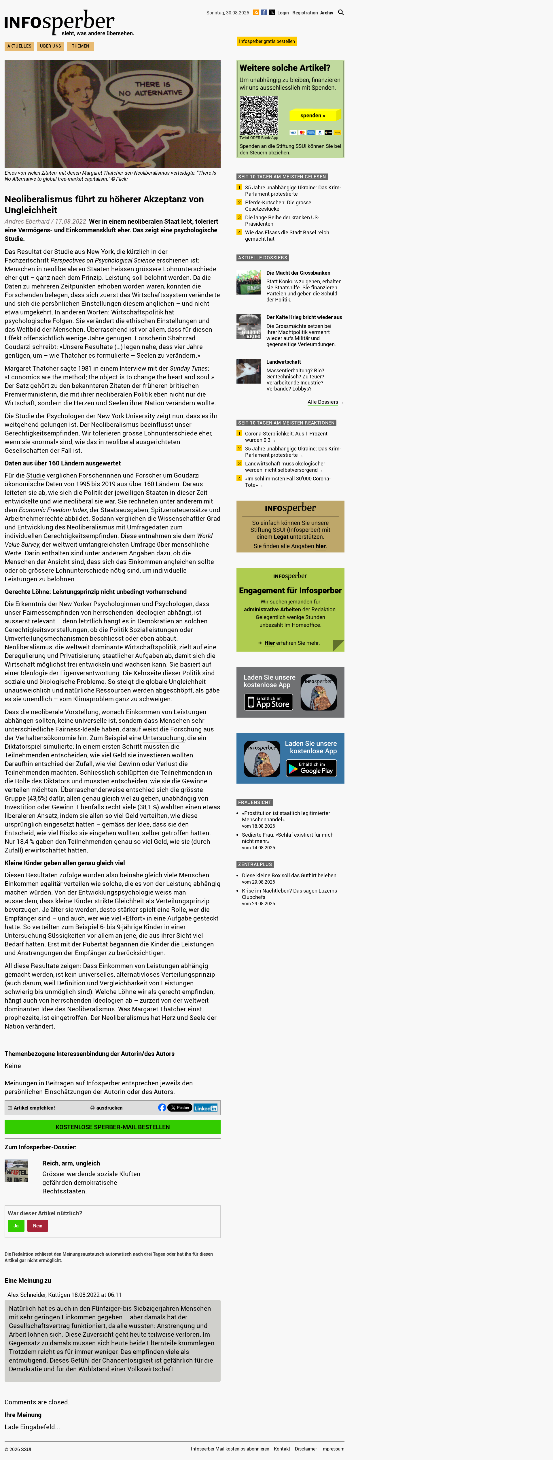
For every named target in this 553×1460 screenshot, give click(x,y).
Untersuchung (164, 737)
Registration (305, 13)
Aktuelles (19, 46)
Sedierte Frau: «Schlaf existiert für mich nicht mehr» (288, 837)
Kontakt (282, 1449)
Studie (35, 475)
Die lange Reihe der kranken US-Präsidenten (282, 220)
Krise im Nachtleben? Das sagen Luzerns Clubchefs (289, 893)
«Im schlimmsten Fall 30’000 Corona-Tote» (288, 481)
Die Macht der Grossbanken (298, 272)
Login (283, 13)
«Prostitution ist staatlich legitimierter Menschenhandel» (286, 816)
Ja (16, 1226)
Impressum (332, 1449)
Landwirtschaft (283, 361)
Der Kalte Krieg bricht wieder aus (304, 317)
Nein (37, 1226)
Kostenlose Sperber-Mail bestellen (113, 1127)
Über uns (50, 46)
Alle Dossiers (323, 401)
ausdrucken (109, 1107)
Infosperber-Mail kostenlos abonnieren (230, 1449)
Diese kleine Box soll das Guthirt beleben (289, 875)
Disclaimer (306, 1449)
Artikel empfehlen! (34, 1107)
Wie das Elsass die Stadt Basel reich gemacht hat (287, 235)
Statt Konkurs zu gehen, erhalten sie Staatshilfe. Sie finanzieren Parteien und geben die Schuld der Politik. (304, 290)
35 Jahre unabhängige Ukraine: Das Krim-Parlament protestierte (293, 190)
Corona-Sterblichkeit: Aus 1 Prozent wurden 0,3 (286, 436)
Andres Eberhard (27, 221)
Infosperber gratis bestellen (267, 41)
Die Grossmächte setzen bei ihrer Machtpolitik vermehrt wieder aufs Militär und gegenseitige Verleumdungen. (301, 335)
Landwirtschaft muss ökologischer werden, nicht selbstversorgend (285, 466)
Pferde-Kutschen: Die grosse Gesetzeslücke (278, 205)
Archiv (326, 13)
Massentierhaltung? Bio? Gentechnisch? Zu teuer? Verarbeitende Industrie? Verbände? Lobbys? (295, 379)
